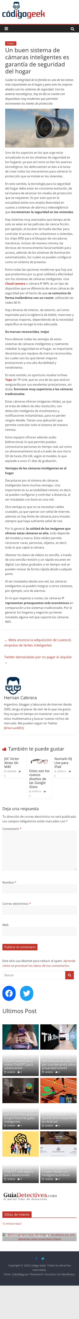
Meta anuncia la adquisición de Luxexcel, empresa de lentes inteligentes (38, 642)
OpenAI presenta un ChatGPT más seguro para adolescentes (18, 1171)
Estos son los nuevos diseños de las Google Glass (39, 779)
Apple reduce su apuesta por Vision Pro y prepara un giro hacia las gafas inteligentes (21, 1116)
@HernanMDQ (14, 728)
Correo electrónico (16, 904)
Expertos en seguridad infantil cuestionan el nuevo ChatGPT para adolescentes (19, 1063)
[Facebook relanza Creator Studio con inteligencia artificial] (58, 1133)
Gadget (11, 43)
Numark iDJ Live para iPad (63, 762)
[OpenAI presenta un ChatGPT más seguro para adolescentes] (20, 1133)
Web (5, 925)
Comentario (11, 829)
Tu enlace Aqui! (11, 1223)
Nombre (9, 882)
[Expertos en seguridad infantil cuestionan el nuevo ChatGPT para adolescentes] (20, 1026)
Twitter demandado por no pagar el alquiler (38, 660)
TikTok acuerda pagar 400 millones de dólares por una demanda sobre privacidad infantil (59, 1063)
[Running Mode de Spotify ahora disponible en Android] (58, 1080)
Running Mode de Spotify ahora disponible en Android (59, 1118)
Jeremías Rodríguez (34, 1235)
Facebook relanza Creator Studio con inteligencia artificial (56, 1171)
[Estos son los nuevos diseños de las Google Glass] (39, 757)
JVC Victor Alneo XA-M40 (11, 762)
